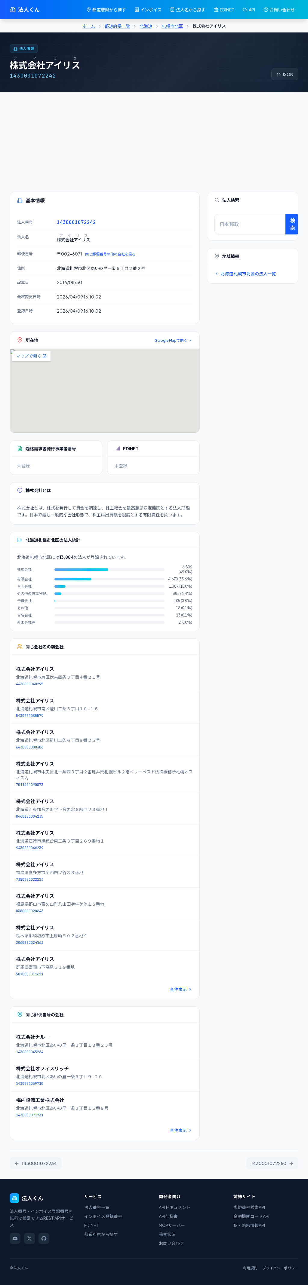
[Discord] (15, 1238)
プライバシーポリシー (280, 1268)
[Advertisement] (154, 137)
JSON (287, 74)
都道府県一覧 (117, 26)
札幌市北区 (172, 26)
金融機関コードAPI (251, 1216)
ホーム (88, 26)
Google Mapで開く (171, 340)
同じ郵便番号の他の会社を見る (110, 254)
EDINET (227, 9)
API (252, 9)
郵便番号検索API (249, 1207)
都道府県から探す (109, 9)
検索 (292, 224)
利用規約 (250, 1268)
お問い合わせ (282, 9)
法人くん (29, 9)
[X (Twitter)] (29, 1238)
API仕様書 (168, 1216)
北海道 (146, 26)
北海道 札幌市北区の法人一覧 (248, 273)
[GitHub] (43, 1238)
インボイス (151, 9)
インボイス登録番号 (103, 1216)
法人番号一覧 (96, 1207)
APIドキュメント (174, 1207)
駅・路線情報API (249, 1225)
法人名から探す (190, 9)
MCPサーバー (172, 1225)
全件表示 (178, 989)
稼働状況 (167, 1234)
